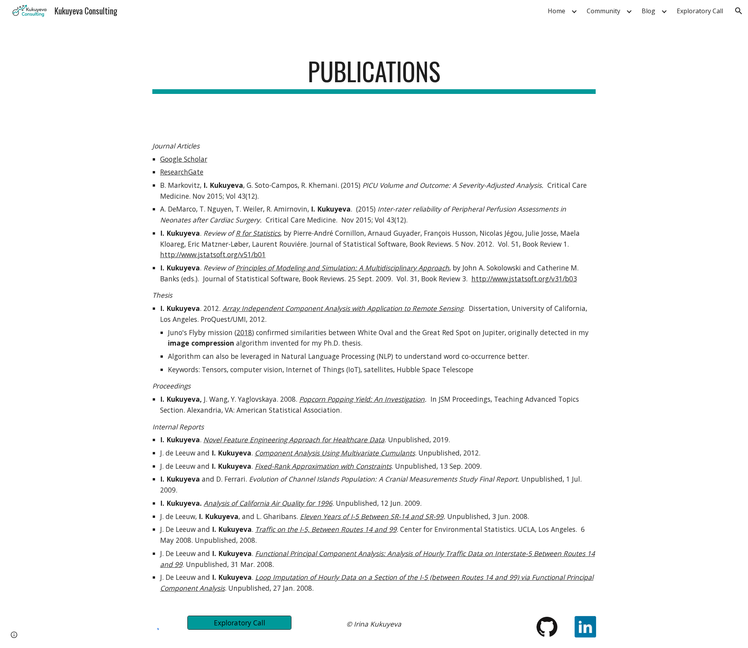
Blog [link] (648, 11)
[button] (738, 11)
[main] (374, 75)
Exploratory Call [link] (700, 11)
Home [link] (556, 11)
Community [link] (603, 11)
